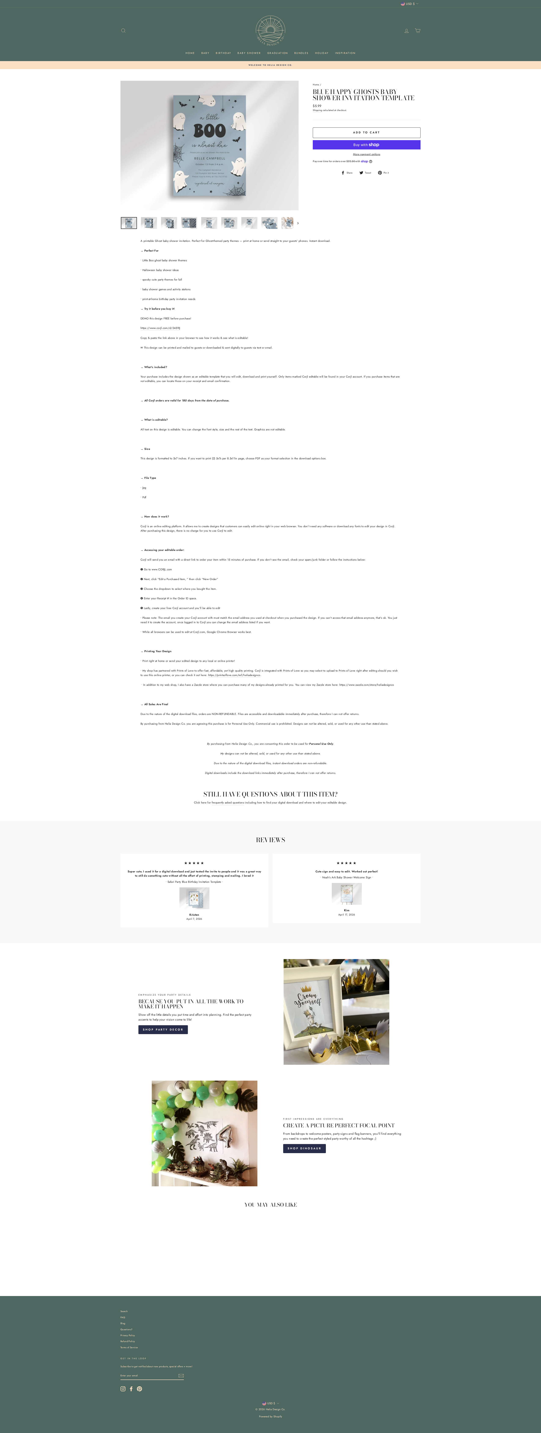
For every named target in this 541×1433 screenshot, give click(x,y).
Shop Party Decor (163, 1030)
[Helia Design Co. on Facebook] (131, 1388)
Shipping (317, 110)
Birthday (223, 53)
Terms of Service (129, 1347)
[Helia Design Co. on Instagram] (123, 1388)
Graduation (277, 53)
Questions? (126, 1329)
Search (124, 1311)
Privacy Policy (127, 1335)
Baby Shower (249, 53)
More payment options (366, 154)
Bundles (301, 53)
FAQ (122, 1317)
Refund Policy (127, 1341)
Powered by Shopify (270, 1416)
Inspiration (345, 53)
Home (190, 53)
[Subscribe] (181, 1375)
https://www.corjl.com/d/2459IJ (160, 328)
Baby (205, 53)
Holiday (322, 53)
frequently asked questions (228, 803)
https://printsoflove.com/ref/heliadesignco (234, 675)
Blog (122, 1323)
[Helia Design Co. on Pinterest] (139, 1388)
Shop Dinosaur (304, 1148)
